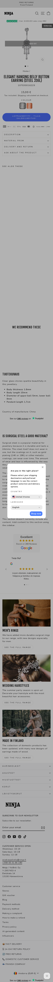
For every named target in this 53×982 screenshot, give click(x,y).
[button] (43, 467)
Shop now (36, 514)
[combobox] (21, 497)
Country (16, 492)
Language (17, 502)
